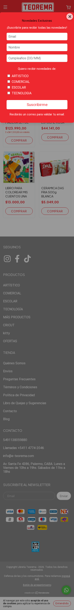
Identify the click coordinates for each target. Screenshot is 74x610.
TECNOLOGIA (21, 93)
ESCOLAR (19, 87)
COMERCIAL (21, 82)
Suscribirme (37, 104)
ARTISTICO (20, 76)
